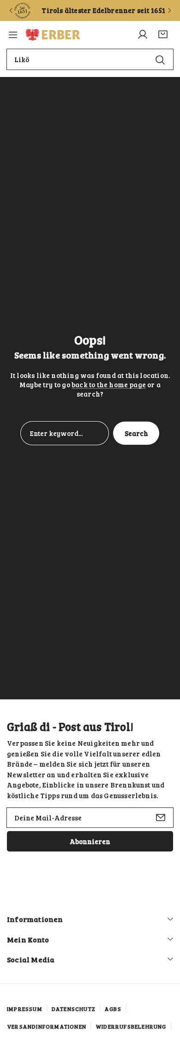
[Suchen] (160, 60)
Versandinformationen (46, 1026)
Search (136, 433)
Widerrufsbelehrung (131, 1026)
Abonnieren (90, 841)
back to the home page (109, 384)
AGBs (113, 1008)
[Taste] (10, 10)
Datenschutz (74, 1008)
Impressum (24, 1008)
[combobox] (90, 59)
